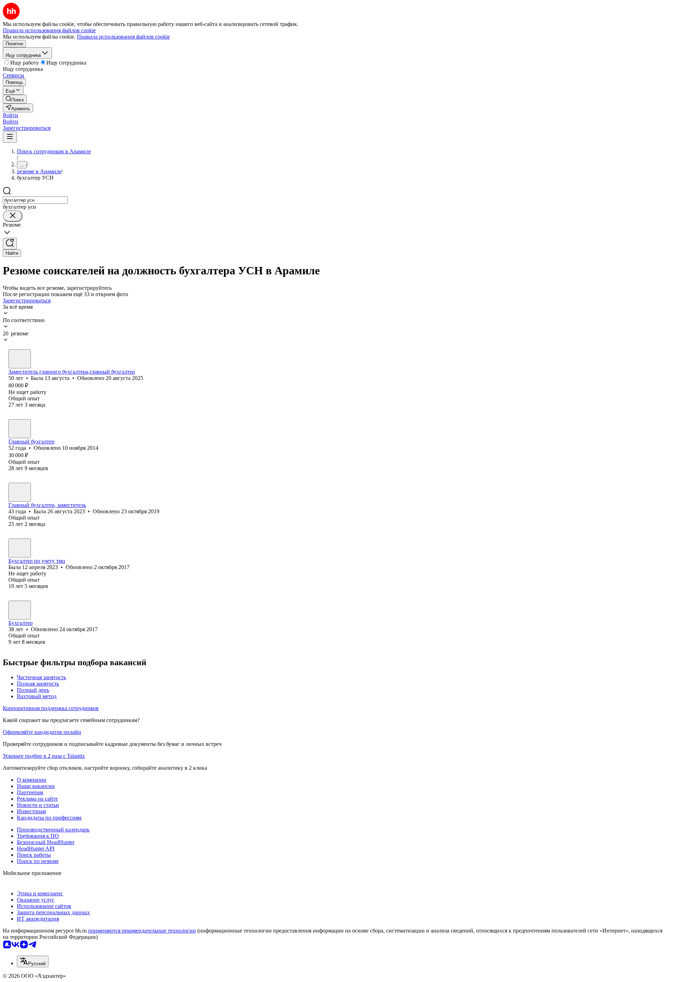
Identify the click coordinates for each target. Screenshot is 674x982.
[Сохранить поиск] (10, 243)
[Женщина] (19, 358)
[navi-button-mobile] (10, 137)
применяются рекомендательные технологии (142, 931)
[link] (15, 99)
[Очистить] (12, 216)
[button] (10, 115)
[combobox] (35, 200)
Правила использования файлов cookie (123, 37)
